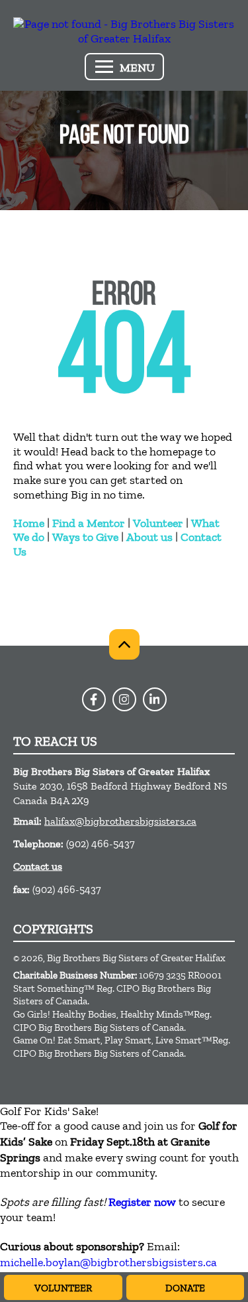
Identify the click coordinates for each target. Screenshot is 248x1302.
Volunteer (158, 523)
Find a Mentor (88, 523)
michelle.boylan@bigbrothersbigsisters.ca (108, 1262)
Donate (185, 1288)
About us (149, 537)
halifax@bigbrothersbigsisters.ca (120, 821)
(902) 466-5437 (100, 843)
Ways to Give (85, 537)
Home (28, 523)
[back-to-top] (124, 644)
